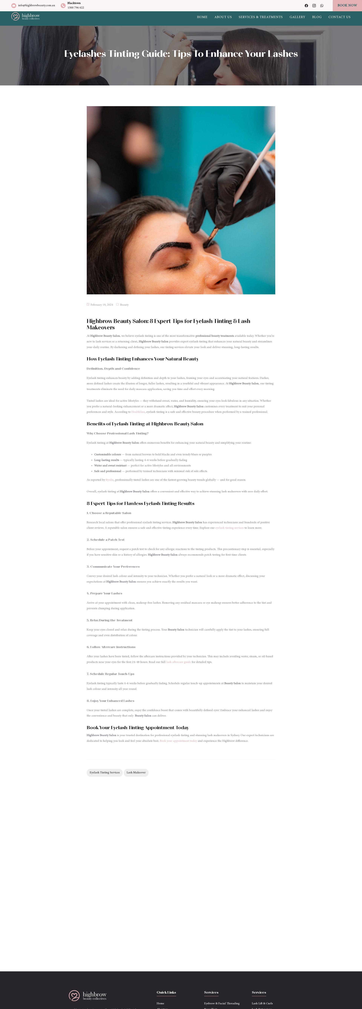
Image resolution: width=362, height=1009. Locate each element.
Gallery (297, 17)
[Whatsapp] (321, 5)
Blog (317, 17)
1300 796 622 (75, 7)
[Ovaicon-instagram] (314, 5)
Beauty (124, 304)
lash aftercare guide (178, 662)
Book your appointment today (178, 740)
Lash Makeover (136, 772)
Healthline (138, 411)
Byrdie (110, 479)
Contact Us (339, 17)
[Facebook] (306, 5)
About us (223, 17)
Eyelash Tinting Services (105, 772)
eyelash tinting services (229, 527)
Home (202, 17)
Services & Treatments (261, 17)
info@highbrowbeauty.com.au (36, 5)
